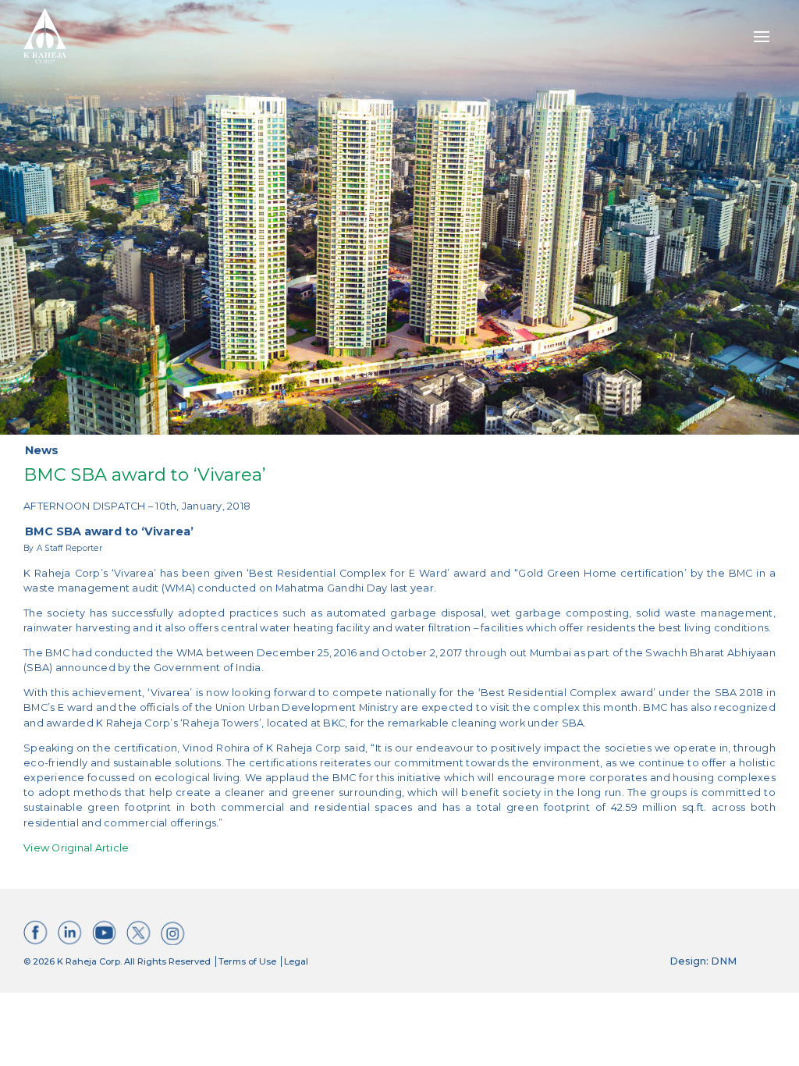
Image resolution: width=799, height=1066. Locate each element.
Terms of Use (247, 961)
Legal (296, 961)
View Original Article (76, 848)
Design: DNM (703, 961)
